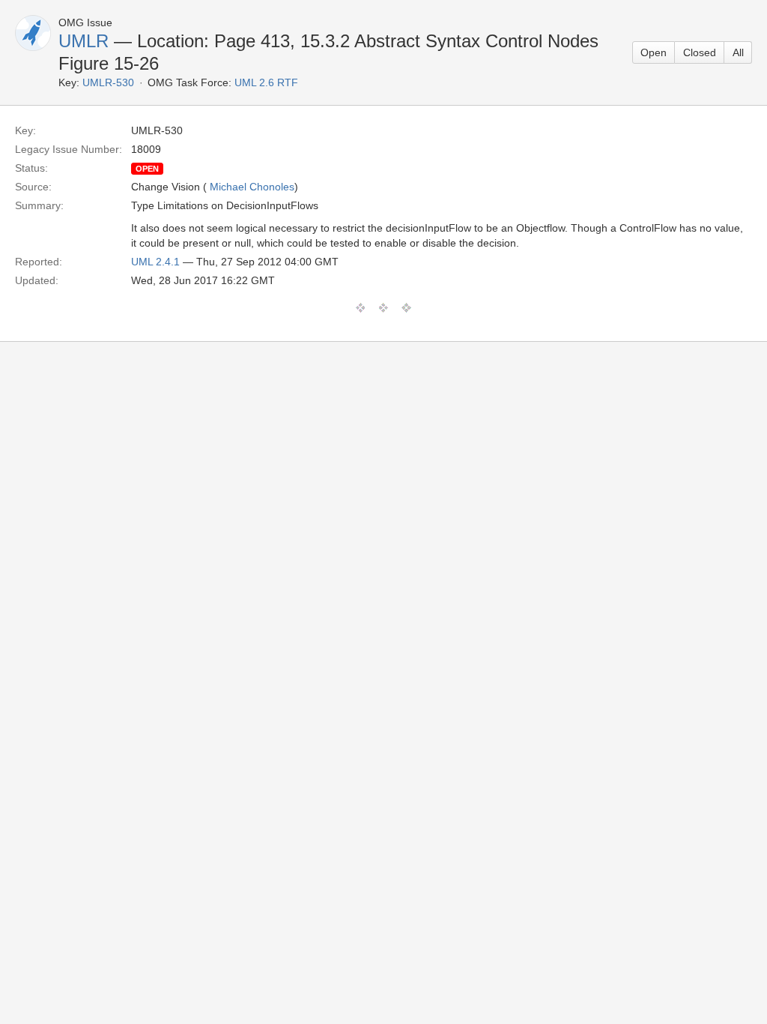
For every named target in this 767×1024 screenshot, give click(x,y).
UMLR (83, 41)
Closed (699, 52)
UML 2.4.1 (155, 262)
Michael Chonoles (252, 187)
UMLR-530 (108, 82)
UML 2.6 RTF (266, 82)
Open (653, 52)
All (738, 52)
